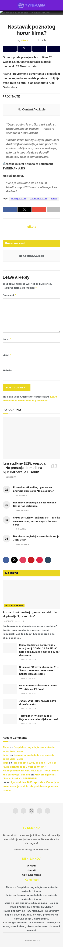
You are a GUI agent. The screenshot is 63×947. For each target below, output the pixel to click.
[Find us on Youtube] (31, 560)
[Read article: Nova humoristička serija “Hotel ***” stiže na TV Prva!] (10, 689)
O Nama (31, 865)
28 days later (18, 198)
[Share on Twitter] (24, 49)
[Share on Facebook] (10, 49)
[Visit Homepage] (31, 5)
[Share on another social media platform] (53, 49)
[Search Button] (58, 5)
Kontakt (31, 870)
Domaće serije (14, 605)
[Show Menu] (4, 5)
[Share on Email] (39, 49)
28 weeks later (38, 198)
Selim (6, 755)
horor (54, 198)
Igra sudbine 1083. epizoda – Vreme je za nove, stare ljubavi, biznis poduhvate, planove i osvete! (31, 786)
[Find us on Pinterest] (39, 560)
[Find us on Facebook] (6, 560)
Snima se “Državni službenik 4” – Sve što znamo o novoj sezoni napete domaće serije (36, 521)
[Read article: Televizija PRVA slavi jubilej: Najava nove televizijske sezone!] (10, 719)
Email (7, 354)
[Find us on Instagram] (22, 560)
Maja (5, 762)
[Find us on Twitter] (14, 560)
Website (7, 370)
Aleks (6, 747)
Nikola (24, 40)
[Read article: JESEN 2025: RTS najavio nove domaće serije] (10, 704)
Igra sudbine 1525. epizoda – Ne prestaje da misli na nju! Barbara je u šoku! (24, 467)
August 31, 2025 (12, 621)
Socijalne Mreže (31, 874)
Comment (9, 295)
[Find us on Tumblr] (48, 560)
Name (7, 339)
